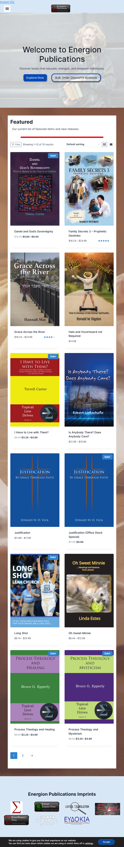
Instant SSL (7, 2)
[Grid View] (104, 144)
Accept (106, 841)
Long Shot (21, 633)
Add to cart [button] (22, 244)
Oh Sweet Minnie (80, 633)
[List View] (111, 144)
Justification (22, 532)
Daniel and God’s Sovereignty (33, 231)
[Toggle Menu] (7, 8)
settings (89, 843)
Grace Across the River (29, 332)
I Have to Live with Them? (31, 432)
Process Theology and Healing (34, 729)
